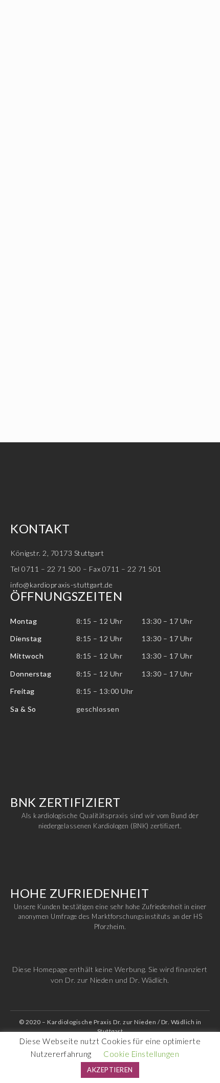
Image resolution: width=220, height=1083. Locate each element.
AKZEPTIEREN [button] (110, 1070)
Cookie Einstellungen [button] (141, 1053)
